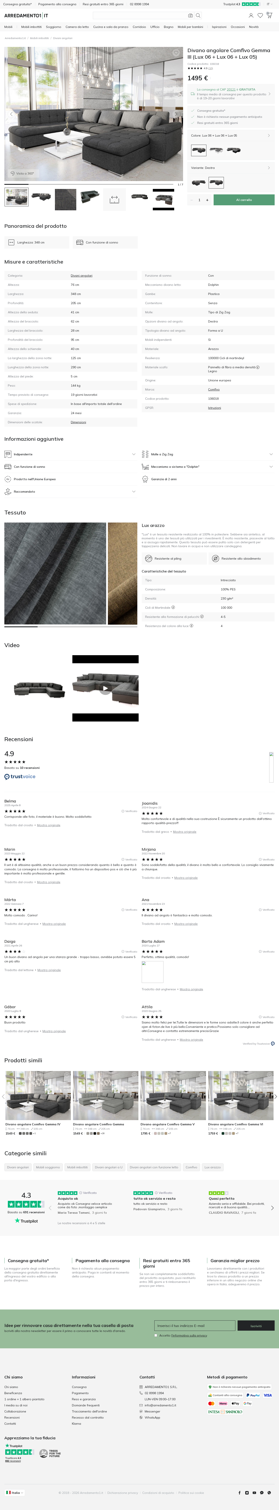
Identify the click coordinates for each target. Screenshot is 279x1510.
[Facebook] (241, 1493)
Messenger (152, 1411)
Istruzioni (214, 408)
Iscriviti (256, 1326)
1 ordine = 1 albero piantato (24, 1399)
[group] (86, 1205)
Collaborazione (15, 1411)
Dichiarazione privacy (122, 1493)
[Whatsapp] (271, 1493)
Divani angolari (62, 38)
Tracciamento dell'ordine (89, 1411)
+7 (169, 1133)
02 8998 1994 (154, 1393)
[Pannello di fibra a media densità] (257, 367)
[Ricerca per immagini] (190, 15)
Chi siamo (11, 1387)
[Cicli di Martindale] (173, 607)
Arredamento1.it (15, 38)
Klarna (76, 1424)
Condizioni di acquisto (158, 1493)
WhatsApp (152, 1417)
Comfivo (214, 389)
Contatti (10, 1424)
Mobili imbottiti (39, 38)
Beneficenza (13, 1393)
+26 (102, 1133)
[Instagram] (248, 1493)
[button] (251, 15)
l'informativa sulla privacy (189, 1335)
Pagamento (80, 1393)
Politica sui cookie (191, 1493)
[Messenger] (263, 1493)
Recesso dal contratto (88, 1417)
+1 (34, 1133)
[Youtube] (256, 1493)
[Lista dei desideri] (260, 15)
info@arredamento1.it (160, 1405)
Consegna (79, 1387)
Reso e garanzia (84, 1399)
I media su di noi (15, 1405)
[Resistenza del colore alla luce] (191, 625)
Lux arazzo (153, 525)
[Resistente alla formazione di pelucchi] (202, 616)
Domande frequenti (86, 1405)
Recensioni (12, 1417)
